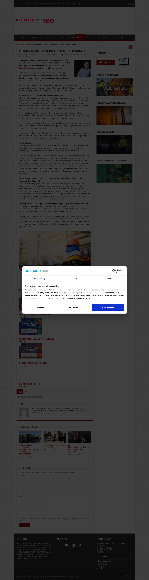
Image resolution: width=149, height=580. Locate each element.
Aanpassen (73, 307)
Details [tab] (74, 279)
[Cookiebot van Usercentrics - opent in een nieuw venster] (114, 271)
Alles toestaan (108, 307)
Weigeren (41, 307)
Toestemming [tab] (39, 279)
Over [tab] (109, 279)
